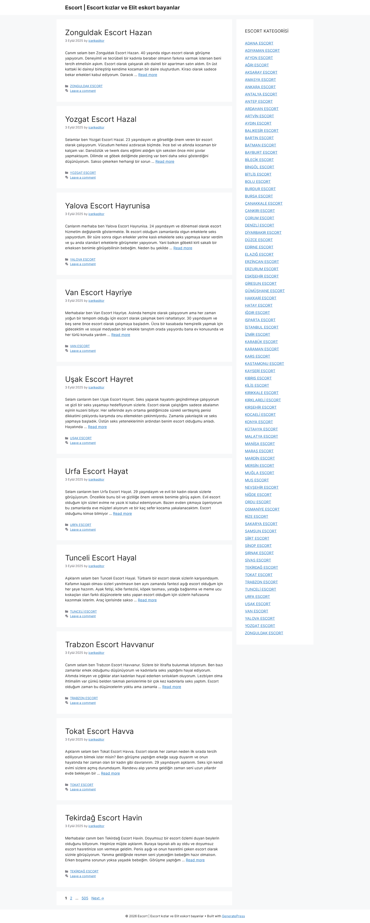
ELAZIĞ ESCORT (259, 254)
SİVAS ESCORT (258, 560)
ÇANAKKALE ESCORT (264, 203)
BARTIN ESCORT (259, 138)
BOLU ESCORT (258, 181)
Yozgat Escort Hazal (100, 119)
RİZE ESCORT (256, 516)
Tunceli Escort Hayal (100, 557)
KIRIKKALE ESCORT (262, 393)
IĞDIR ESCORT (257, 313)
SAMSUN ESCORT (261, 531)
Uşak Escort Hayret (99, 379)
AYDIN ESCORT (258, 123)
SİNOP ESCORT (258, 546)
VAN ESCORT (80, 346)
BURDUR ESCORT (260, 189)
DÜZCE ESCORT (259, 240)
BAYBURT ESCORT (261, 152)
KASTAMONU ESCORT (264, 363)
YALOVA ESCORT (82, 259)
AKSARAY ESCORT (261, 72)
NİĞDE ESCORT (258, 495)
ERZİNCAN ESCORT (262, 262)
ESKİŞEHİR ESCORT (262, 276)
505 (85, 898)
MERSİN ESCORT (259, 465)
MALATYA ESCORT (261, 436)
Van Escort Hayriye (98, 292)
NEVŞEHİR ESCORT (262, 487)
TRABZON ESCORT (84, 698)
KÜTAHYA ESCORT (261, 429)
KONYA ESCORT (259, 422)
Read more (147, 75)
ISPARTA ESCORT (260, 320)
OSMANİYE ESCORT (262, 509)
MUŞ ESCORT (257, 480)
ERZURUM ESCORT (262, 269)
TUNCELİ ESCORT (83, 611)
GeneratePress (233, 916)
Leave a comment (83, 91)
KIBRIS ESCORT (258, 378)
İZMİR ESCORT (257, 334)
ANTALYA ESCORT (261, 94)
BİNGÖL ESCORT (259, 167)
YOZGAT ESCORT (83, 173)
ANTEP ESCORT (259, 101)
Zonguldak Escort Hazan (108, 32)
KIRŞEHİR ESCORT (261, 407)
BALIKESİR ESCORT (262, 130)
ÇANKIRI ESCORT (260, 211)
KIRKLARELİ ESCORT (263, 400)
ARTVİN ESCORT (259, 116)
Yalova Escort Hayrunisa (107, 205)
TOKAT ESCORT (81, 785)
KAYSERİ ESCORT (260, 371)
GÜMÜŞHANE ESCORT (265, 291)
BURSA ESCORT (259, 196)
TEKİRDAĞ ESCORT (84, 871)
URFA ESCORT (80, 525)
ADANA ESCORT (259, 43)
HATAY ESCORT (259, 305)
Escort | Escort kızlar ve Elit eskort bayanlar (122, 7)
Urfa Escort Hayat (96, 471)
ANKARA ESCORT (260, 87)
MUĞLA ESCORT (259, 473)
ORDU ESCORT (258, 502)
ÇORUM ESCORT (259, 218)
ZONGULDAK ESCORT (86, 86)
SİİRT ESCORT (257, 538)
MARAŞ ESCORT (259, 451)
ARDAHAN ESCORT (262, 109)
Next (97, 898)
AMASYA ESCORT (260, 80)
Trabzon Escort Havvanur (109, 644)
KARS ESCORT (257, 356)
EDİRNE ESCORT (259, 247)
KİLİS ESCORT (257, 385)
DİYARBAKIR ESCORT (263, 232)
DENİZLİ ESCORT (259, 225)
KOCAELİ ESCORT (260, 414)
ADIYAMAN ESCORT (262, 50)
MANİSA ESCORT (260, 444)
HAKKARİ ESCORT (260, 298)
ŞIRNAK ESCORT (259, 553)
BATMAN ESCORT (260, 145)
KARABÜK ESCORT (261, 342)
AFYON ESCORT (259, 58)
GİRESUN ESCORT (261, 283)
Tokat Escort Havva (99, 731)
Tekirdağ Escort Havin (103, 817)
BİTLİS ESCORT (258, 174)
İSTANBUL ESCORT (262, 327)
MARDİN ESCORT (260, 458)
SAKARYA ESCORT (261, 524)
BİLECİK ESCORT (259, 160)
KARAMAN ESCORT (262, 349)
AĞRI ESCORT (257, 65)
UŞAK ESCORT (81, 438)
